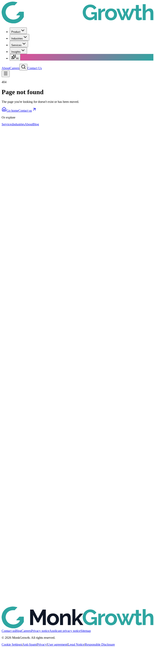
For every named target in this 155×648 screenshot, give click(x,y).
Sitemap (86, 631)
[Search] (23, 67)
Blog (36, 124)
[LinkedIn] (77, 304)
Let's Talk (8, 152)
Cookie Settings (12, 644)
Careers (14, 68)
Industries (17, 38)
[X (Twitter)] (77, 456)
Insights (16, 51)
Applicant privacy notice (65, 631)
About (6, 68)
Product (15, 31)
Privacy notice (40, 631)
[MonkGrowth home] (77, 22)
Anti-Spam (29, 644)
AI (17, 58)
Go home (12, 110)
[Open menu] (6, 73)
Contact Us (34, 68)
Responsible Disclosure (100, 644)
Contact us (25, 110)
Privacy (42, 644)
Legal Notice (76, 644)
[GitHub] (77, 608)
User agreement (57, 644)
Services (16, 45)
